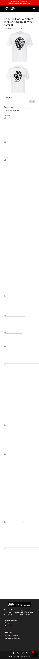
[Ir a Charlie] (7, 157)
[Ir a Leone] (16, 346)
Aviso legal (8, 632)
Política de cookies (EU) (12, 638)
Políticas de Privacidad (12, 635)
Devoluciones (9, 626)
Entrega (7, 623)
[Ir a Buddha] (18, 142)
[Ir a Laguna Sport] (13, 333)
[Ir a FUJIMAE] (13, 297)
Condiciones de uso (11, 620)
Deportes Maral (11, 28)
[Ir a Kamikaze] (14, 316)
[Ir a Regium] (13, 523)
